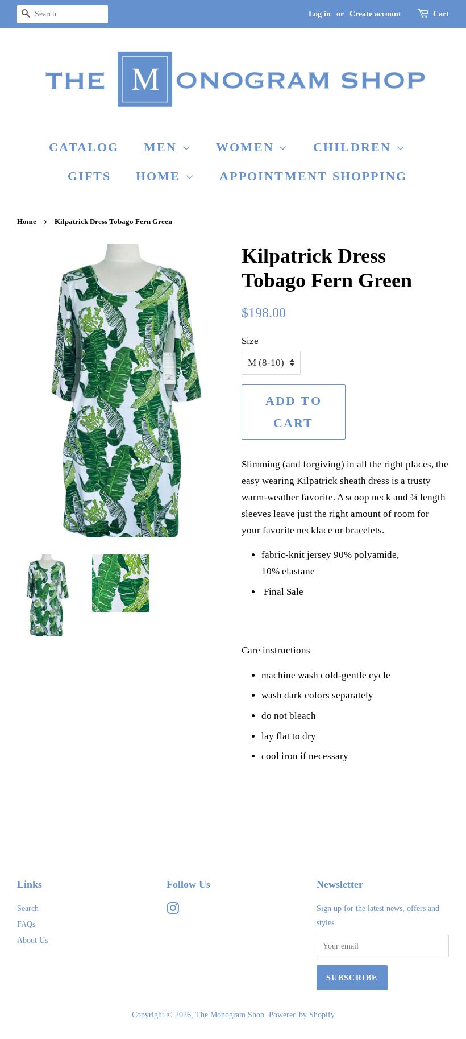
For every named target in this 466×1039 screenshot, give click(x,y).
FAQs (26, 924)
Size (250, 341)
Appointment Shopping (313, 176)
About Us (32, 940)
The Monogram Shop (229, 1014)
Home (160, 176)
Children (354, 147)
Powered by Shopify (302, 1014)
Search (28, 908)
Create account (375, 14)
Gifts (89, 176)
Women (247, 147)
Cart (441, 14)
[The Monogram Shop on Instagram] (173, 910)
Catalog (84, 147)
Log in (320, 14)
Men (163, 147)
